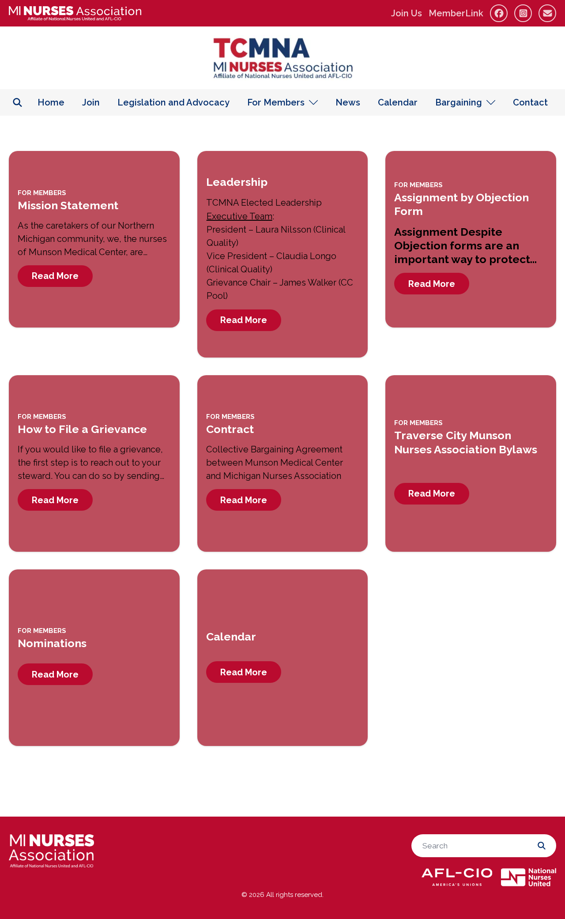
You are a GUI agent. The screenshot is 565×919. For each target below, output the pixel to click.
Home (51, 102)
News (347, 102)
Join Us (406, 13)
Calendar (398, 102)
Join (91, 102)
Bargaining (458, 102)
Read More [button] (55, 276)
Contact (530, 102)
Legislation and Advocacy (173, 102)
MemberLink (456, 13)
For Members (276, 102)
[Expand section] (313, 102)
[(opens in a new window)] (75, 13)
